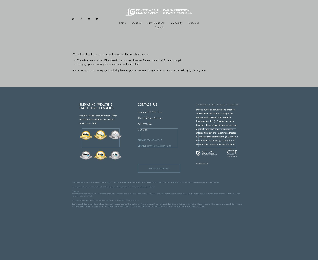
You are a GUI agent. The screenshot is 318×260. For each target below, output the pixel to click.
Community (176, 23)
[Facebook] (81, 19)
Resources (193, 23)
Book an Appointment (159, 168)
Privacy (221, 104)
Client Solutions (155, 23)
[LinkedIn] (97, 19)
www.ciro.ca (202, 163)
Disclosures (232, 104)
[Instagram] (73, 19)
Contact (159, 27)
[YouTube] (89, 19)
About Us (136, 23)
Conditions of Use (205, 104)
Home (122, 23)
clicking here (118, 70)
